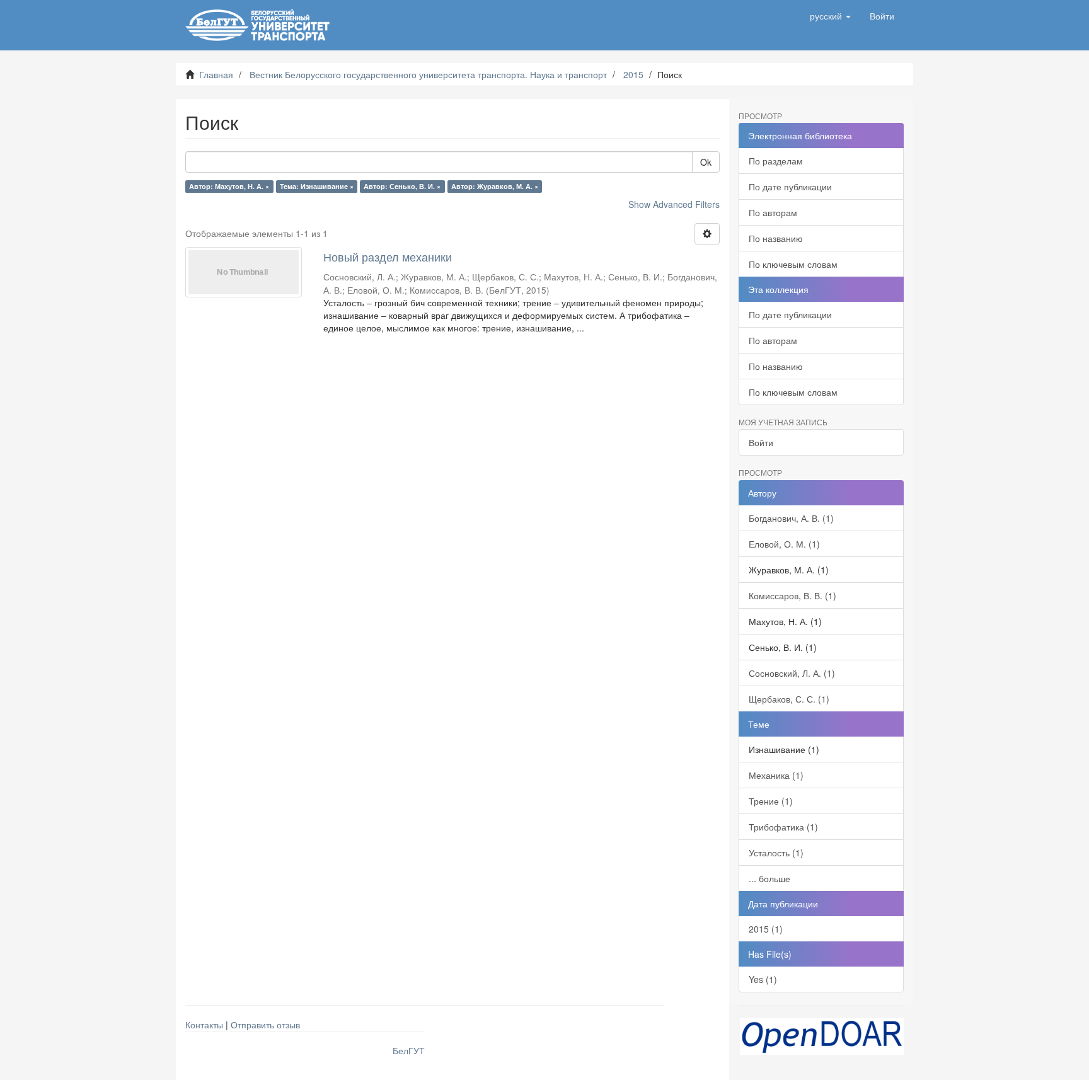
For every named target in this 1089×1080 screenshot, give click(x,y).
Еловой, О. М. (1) (784, 543)
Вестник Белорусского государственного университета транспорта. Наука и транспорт (428, 74)
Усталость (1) (776, 852)
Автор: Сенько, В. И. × (402, 186)
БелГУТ (409, 1050)
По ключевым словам (793, 264)
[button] (830, 16)
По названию (776, 238)
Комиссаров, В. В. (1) (792, 595)
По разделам (776, 160)
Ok (706, 162)
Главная (216, 74)
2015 (633, 74)
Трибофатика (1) (783, 826)
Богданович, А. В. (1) (791, 518)
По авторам (773, 212)
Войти (761, 442)
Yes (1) (763, 979)
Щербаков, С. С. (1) (789, 698)
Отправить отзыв (265, 1024)
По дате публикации (790, 186)
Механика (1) (776, 775)
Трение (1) (771, 801)
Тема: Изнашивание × (317, 186)
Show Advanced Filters (674, 204)
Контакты (204, 1024)
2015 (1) (766, 928)
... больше (769, 878)
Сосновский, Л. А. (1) (792, 673)
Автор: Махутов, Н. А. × (229, 186)
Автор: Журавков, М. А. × (494, 186)
